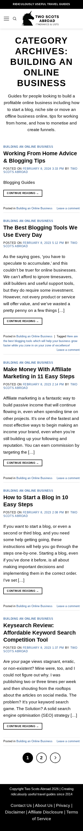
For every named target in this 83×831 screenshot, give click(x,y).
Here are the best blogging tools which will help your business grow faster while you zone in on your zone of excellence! (40, 341)
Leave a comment (68, 208)
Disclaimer (15, 812)
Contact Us (21, 805)
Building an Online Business (28, 146)
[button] (6, 19)
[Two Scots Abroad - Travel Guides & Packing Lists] (41, 18)
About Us (44, 805)
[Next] (55, 758)
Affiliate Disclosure (45, 812)
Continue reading (23, 193)
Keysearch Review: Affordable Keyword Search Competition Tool (39, 632)
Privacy (63, 805)
